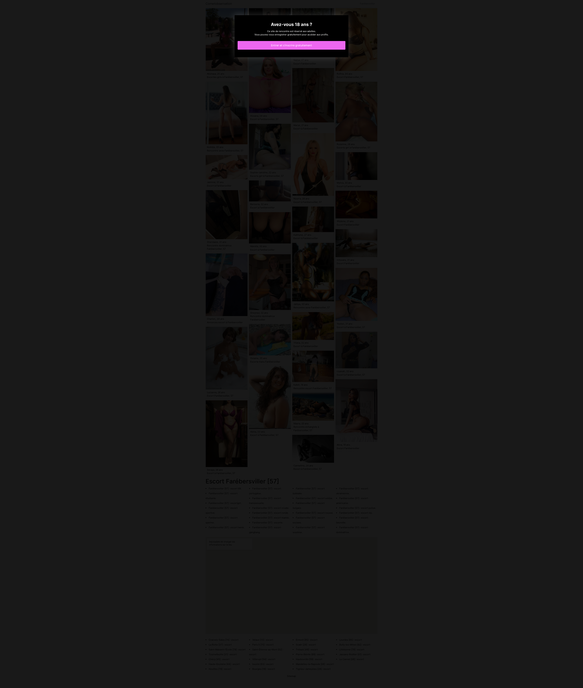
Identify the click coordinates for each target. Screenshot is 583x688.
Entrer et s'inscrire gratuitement (291, 45)
